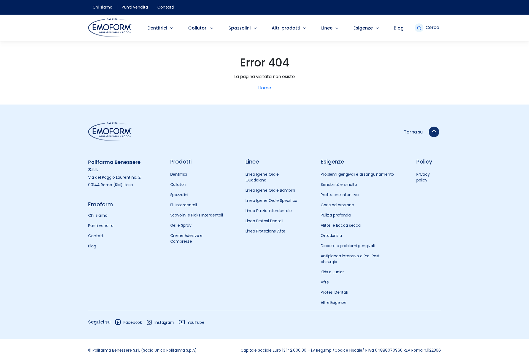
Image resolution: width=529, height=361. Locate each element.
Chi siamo (103, 7)
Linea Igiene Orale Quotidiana (262, 177)
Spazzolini (239, 28)
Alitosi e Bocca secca (341, 225)
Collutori (197, 28)
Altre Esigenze (334, 302)
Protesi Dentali (334, 292)
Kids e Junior (332, 272)
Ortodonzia (331, 235)
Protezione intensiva (340, 194)
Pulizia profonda (335, 215)
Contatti (165, 7)
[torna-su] (434, 132)
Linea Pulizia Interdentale (268, 210)
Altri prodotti (286, 28)
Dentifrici (157, 28)
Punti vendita (135, 7)
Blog (399, 28)
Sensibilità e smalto (339, 184)
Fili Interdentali (183, 205)
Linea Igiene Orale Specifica (271, 200)
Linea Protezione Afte (265, 231)
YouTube (195, 322)
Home (264, 88)
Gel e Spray (180, 225)
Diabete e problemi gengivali (348, 245)
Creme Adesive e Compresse (186, 238)
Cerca (432, 27)
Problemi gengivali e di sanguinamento (357, 174)
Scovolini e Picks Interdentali (196, 215)
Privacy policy (423, 177)
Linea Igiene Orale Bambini (270, 190)
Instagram (164, 322)
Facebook (132, 322)
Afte (325, 282)
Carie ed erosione (337, 205)
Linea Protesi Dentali (264, 221)
